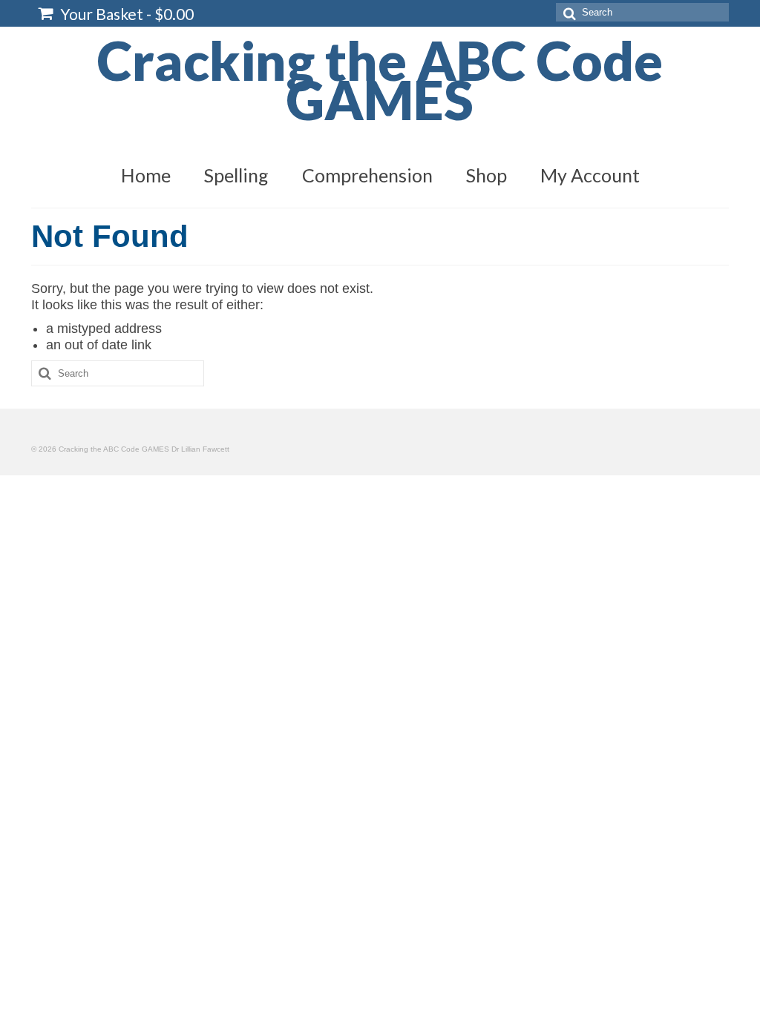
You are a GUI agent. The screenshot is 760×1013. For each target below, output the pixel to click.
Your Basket (125, 13)
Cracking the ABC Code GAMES (380, 79)
